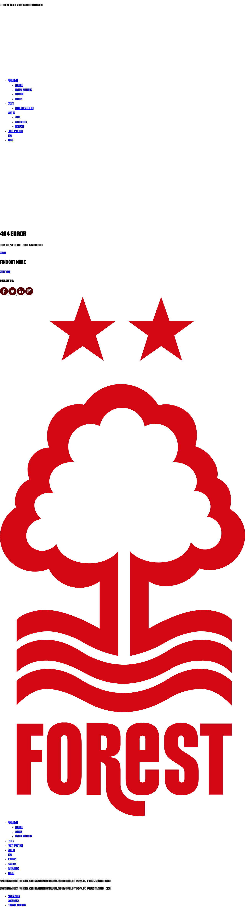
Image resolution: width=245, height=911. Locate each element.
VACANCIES (12, 864)
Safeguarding (21, 122)
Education (19, 94)
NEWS (10, 855)
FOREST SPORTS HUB (15, 845)
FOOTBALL (19, 827)
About (17, 117)
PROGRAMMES (13, 822)
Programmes (13, 80)
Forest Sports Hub (15, 131)
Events (11, 103)
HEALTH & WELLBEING (23, 836)
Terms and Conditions (17, 905)
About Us (11, 113)
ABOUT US (11, 850)
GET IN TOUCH (5, 272)
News (10, 136)
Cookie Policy (13, 901)
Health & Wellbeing (23, 90)
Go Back (3, 253)
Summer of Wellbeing (24, 108)
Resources (19, 126)
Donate (10, 140)
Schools (18, 99)
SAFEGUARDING (13, 868)
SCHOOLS (18, 832)
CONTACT (11, 873)
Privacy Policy (14, 896)
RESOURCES (12, 859)
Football (19, 85)
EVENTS (11, 841)
